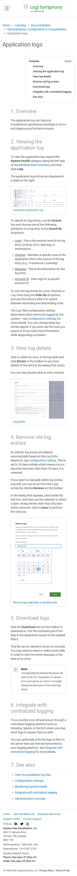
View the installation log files (33, 774)
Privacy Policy (47, 870)
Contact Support (32, 819)
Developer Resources (49, 814)
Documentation (41, 25)
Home (6, 25)
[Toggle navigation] (7, 8)
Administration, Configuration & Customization (37, 29)
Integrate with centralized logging (52, 91)
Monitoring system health (31, 786)
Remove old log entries (46, 81)
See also (38, 96)
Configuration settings (42, 318)
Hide (68, 61)
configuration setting (42, 460)
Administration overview (30, 798)
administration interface (34, 165)
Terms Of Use (63, 870)
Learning (20, 25)
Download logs (41, 86)
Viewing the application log (48, 71)
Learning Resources (24, 814)
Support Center (11, 819)
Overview (38, 66)
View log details (42, 76)
